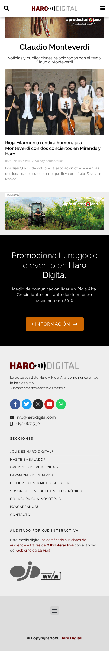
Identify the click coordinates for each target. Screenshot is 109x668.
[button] (54, 610)
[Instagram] (38, 404)
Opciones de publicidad (34, 467)
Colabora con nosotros (35, 499)
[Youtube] (49, 404)
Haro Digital (71, 638)
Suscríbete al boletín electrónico (46, 491)
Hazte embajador (28, 459)
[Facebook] (15, 404)
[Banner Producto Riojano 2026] (54, 35)
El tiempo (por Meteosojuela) (40, 483)
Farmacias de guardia (32, 475)
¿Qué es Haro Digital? (31, 451)
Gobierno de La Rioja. (33, 550)
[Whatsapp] (61, 404)
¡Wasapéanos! (24, 507)
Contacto (20, 515)
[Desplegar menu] (102, 8)
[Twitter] (27, 404)
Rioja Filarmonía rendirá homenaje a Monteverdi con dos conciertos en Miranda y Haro (53, 148)
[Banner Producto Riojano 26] (54, 227)
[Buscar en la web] (6, 8)
